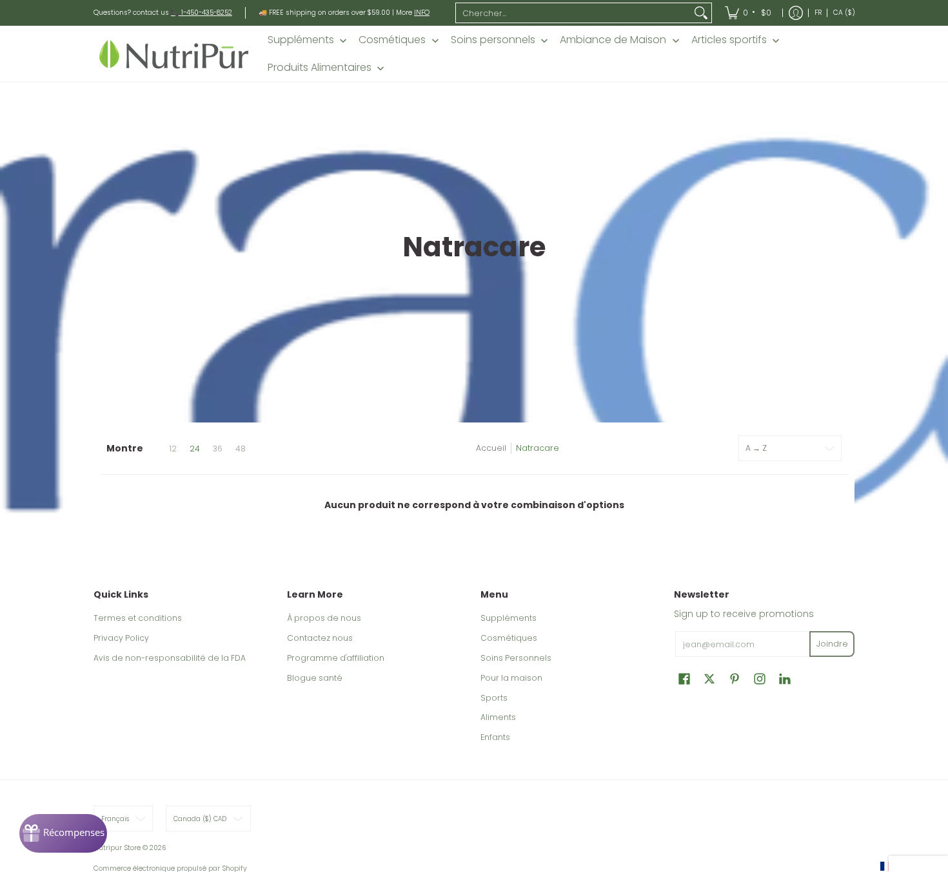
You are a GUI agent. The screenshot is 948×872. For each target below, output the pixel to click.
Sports (494, 697)
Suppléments (508, 617)
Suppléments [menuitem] (301, 40)
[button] (684, 678)
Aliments (498, 717)
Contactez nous (320, 637)
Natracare (537, 447)
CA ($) (844, 12)
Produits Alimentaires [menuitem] (319, 67)
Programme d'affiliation (335, 657)
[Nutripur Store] (174, 54)
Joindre (832, 643)
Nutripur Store (117, 848)
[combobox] (573, 13)
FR (818, 12)
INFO (422, 12)
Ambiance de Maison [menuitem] (613, 40)
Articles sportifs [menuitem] (729, 40)
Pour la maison (511, 677)
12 (173, 448)
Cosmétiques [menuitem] (392, 40)
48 (240, 448)
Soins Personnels (515, 657)
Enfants (495, 737)
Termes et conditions (138, 617)
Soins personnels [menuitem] (493, 40)
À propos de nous (324, 617)
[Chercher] (701, 13)
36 (217, 448)
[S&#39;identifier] (796, 13)
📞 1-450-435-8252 (201, 12)
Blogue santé (314, 677)
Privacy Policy (121, 637)
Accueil (491, 447)
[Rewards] (63, 833)
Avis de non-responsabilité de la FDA (170, 657)
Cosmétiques (508, 637)
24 (195, 448)
